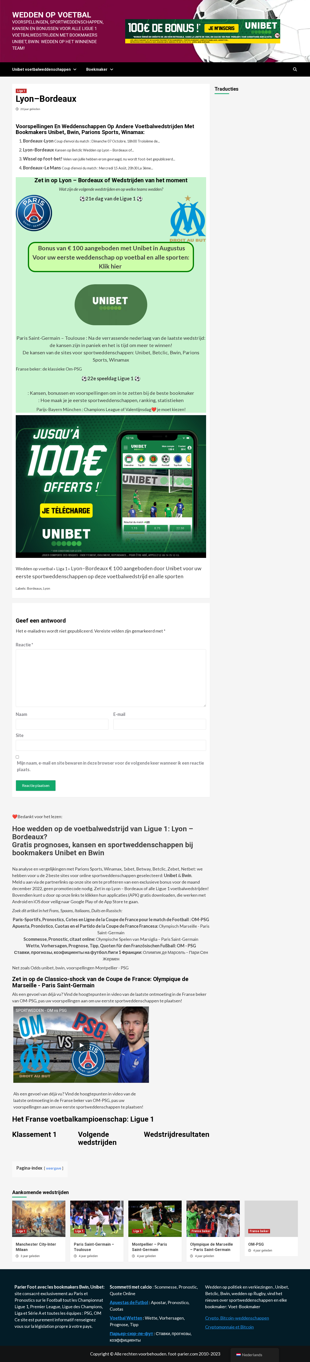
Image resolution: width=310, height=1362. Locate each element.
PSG (88, 1313)
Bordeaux (34, 588)
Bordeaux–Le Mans (42, 167)
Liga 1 (21, 91)
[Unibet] (111, 486)
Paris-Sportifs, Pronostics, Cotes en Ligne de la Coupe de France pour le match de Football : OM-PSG (111, 919)
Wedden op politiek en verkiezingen (239, 1287)
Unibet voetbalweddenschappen (41, 69)
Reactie (24, 644)
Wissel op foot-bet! (42, 158)
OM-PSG (256, 1244)
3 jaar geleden (30, 1256)
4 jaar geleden (88, 1256)
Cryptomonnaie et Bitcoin (229, 1327)
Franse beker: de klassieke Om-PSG (49, 369)
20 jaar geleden (30, 109)
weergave (53, 1168)
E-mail (119, 714)
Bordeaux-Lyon (38, 140)
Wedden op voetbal (51, 14)
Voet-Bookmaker (244, 1306)
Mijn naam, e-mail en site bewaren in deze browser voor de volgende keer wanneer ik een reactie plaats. (110, 766)
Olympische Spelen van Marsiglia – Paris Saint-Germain (110, 939)
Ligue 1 (21, 1306)
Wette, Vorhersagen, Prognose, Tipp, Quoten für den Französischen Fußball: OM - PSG (111, 945)
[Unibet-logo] (111, 322)
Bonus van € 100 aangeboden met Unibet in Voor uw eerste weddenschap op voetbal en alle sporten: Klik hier (110, 257)
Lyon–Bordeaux (38, 149)
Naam (21, 714)
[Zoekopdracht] (295, 69)
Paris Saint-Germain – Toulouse (50, 338)
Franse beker (201, 1231)
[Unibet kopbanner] (202, 30)
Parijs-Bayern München (58, 409)
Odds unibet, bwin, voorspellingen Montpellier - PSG (79, 967)
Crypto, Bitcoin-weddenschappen (237, 1318)
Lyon (46, 588)
